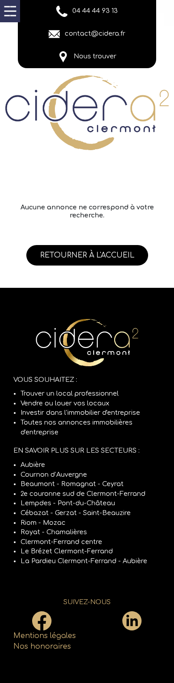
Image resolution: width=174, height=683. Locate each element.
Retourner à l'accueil (87, 255)
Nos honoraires (42, 646)
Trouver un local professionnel (70, 393)
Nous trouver (94, 56)
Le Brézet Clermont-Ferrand (67, 551)
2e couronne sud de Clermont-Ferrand (83, 493)
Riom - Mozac (43, 522)
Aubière (33, 464)
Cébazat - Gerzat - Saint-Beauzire (76, 512)
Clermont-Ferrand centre (61, 541)
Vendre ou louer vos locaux (65, 403)
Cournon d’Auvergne (54, 474)
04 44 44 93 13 (94, 10)
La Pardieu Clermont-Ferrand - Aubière (84, 560)
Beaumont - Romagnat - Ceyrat (72, 483)
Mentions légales (44, 636)
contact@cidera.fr (94, 33)
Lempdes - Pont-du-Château (68, 503)
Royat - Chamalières (54, 532)
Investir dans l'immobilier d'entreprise (80, 412)
